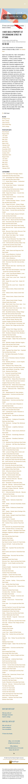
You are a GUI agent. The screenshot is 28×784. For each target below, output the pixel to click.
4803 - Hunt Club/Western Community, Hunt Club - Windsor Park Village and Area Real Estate (13, 325)
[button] (14, 753)
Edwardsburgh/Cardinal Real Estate (11, 609)
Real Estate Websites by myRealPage (17, 759)
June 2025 (5, 160)
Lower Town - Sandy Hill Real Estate (11, 632)
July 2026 (4, 135)
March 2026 (5, 143)
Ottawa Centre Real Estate (9, 668)
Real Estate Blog (6, 124)
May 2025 (4, 162)
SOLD (25, 12)
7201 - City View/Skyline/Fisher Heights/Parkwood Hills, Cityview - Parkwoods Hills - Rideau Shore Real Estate (13, 377)
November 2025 (6, 151)
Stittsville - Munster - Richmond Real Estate (16, 41)
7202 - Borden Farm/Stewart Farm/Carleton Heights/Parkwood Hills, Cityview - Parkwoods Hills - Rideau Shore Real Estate (13, 382)
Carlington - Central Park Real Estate (11, 574)
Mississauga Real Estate (8, 651)
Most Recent (5, 132)
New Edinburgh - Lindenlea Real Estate (12, 659)
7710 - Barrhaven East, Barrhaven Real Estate (14, 442)
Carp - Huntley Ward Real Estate (10, 584)
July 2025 (4, 158)
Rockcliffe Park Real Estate (9, 680)
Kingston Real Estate (7, 628)
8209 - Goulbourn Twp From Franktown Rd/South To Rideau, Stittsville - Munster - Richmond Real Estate (13, 488)
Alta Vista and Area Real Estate (10, 536)
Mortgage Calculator (7, 715)
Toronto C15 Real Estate (8, 690)
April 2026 (5, 141)
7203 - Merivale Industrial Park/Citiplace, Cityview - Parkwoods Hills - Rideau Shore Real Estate (13, 388)
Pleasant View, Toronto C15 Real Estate (12, 678)
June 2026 (5, 137)
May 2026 (4, 139)
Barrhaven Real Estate (8, 540)
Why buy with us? (6, 713)
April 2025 (5, 164)
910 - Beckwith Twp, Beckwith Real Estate (13, 526)
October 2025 (5, 153)
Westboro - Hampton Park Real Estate (12, 697)
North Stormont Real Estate (9, 663)
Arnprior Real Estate (7, 538)
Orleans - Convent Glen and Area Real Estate (13, 665)
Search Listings (6, 717)
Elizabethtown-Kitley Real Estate (10, 611)
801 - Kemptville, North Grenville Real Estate (13, 459)
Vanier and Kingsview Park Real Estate (12, 693)
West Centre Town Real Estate (10, 695)
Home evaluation (6, 727)
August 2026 (5, 133)
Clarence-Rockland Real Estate (10, 590)
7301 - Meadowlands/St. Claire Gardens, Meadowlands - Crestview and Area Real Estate (12, 394)
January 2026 (5, 147)
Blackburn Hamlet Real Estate (10, 559)
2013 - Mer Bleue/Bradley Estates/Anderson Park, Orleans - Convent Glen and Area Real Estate (14, 210)
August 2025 (5, 156)
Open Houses (5, 122)
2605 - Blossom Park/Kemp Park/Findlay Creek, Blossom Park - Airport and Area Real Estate (13, 227)
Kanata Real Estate (7, 626)
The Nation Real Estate (8, 686)
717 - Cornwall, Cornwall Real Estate (11, 373)
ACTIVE (19, 12)
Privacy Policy (6, 759)
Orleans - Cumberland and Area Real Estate (13, 667)
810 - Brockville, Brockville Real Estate (12, 465)
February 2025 (6, 168)
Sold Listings (5, 126)
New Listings (5, 120)
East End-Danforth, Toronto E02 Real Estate (13, 607)
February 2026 (6, 145)
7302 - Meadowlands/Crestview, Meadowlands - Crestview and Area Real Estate (12, 400)
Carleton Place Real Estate (9, 572)
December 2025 (6, 149)
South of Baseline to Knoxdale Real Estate (13, 682)
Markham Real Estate (7, 642)
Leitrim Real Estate (7, 630)
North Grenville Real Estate (9, 661)
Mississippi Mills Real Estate (10, 653)
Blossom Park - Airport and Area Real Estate (13, 561)
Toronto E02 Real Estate (8, 691)
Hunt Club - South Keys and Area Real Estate (13, 620)
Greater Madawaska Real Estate (10, 615)
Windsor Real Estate (7, 699)
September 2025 (6, 155)
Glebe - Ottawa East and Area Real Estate (13, 613)
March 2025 (5, 166)
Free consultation (6, 729)
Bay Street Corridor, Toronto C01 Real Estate (13, 542)
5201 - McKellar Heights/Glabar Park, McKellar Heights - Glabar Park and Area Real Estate (14, 338)
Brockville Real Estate (8, 571)
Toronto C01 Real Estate (8, 688)
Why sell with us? (6, 725)
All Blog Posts (6, 118)
